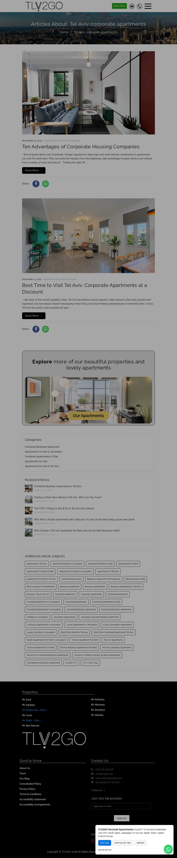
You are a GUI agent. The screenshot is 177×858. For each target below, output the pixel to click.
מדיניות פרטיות (104, 849)
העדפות (140, 843)
